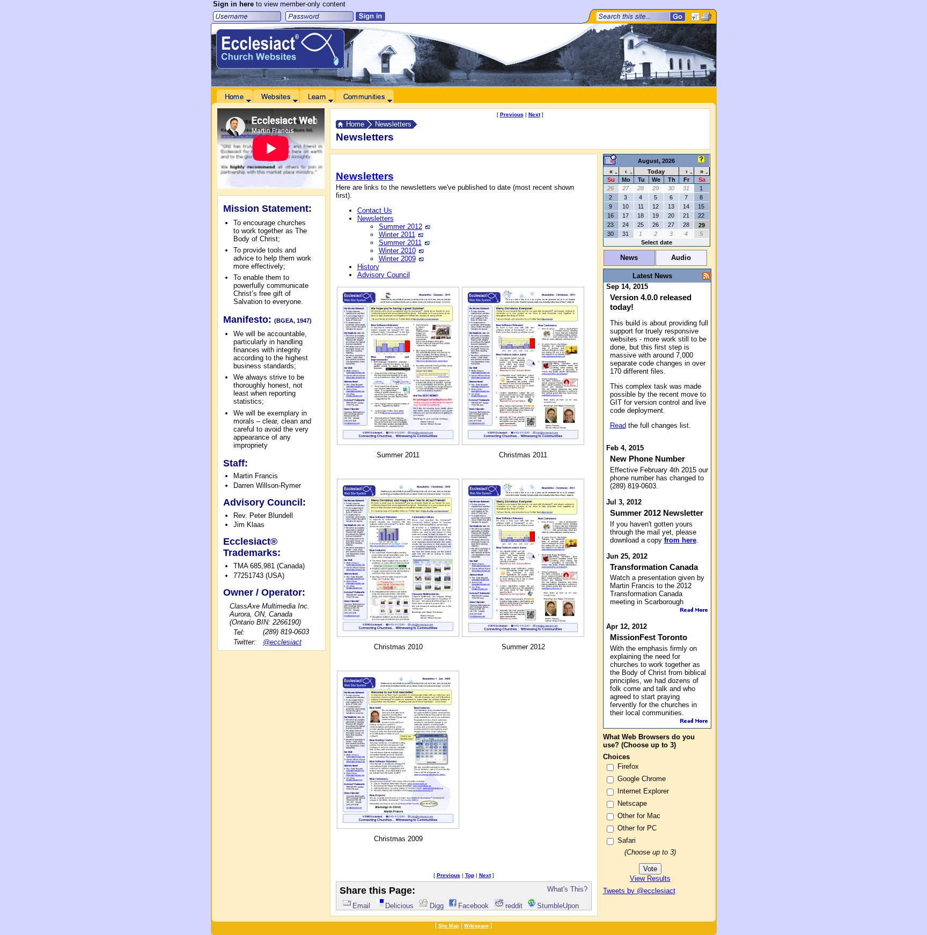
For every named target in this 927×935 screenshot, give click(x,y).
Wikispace (476, 926)
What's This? (567, 889)
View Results (650, 878)
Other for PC (637, 828)
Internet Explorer (643, 791)
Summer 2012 (400, 226)
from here (680, 540)
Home (355, 124)
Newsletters (393, 124)
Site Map (448, 926)
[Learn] (317, 96)
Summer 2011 (400, 243)
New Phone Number (647, 458)
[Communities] (364, 96)
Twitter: (244, 642)
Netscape (632, 803)
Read (618, 425)
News (629, 258)
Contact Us (374, 210)
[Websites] (276, 96)
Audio (681, 258)
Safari (626, 840)
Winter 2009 (397, 259)
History (368, 267)
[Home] (234, 96)
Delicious (399, 906)
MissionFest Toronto (648, 637)
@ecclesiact (282, 642)
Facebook (473, 906)
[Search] (678, 16)
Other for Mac (638, 816)
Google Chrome (641, 779)
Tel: (239, 632)
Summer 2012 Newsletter (656, 512)
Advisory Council (383, 275)
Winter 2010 (397, 251)
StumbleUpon (558, 906)
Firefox (628, 766)
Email (361, 906)
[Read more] (694, 610)
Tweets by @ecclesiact (639, 891)
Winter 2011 (397, 235)
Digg (437, 906)
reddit (514, 906)
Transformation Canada (654, 567)
